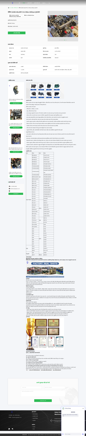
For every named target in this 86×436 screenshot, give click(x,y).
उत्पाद (24, 3)
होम (19, 3)
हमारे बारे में (30, 3)
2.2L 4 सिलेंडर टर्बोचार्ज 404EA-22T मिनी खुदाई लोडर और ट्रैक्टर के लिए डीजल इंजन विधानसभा (15, 125)
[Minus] (83, 408)
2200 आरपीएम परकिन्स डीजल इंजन (46, 370)
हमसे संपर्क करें (37, 3)
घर (9, 7)
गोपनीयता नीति (24, 434)
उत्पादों (12, 7)
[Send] (83, 434)
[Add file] (63, 434)
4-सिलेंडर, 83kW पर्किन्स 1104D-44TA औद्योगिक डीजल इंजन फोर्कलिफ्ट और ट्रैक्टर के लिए (16, 173)
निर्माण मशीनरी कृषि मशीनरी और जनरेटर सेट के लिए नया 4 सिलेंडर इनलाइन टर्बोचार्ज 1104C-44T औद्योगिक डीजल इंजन (15, 149)
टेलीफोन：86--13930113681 (15, 415)
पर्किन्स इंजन (16, 7)
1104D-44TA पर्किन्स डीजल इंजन (34, 370)
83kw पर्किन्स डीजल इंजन (57, 370)
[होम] (13, 2)
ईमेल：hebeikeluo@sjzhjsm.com (15, 417)
